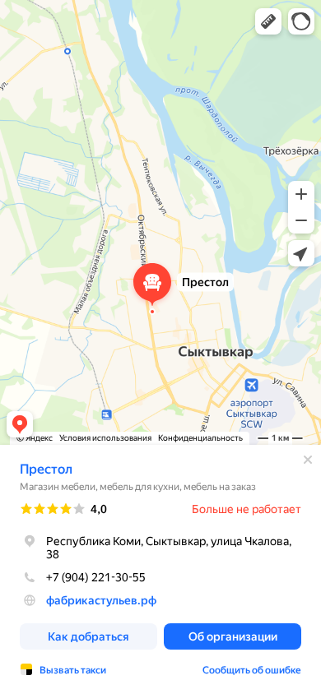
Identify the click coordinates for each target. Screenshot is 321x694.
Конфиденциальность (200, 437)
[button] (268, 21)
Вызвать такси (73, 670)
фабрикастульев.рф (101, 600)
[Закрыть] (307, 459)
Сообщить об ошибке (251, 670)
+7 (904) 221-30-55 (96, 577)
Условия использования (105, 437)
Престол (46, 469)
